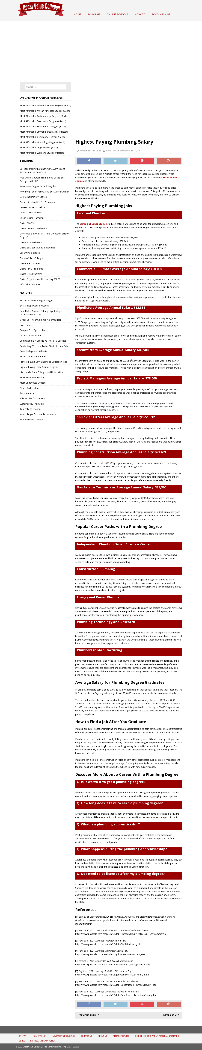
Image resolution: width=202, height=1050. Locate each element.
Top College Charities (31, 408)
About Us (102, 1036)
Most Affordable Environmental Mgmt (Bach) (43, 126)
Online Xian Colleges (30, 263)
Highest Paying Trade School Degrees (39, 366)
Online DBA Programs (31, 273)
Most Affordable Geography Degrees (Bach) (42, 136)
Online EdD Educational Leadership (37, 247)
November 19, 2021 (90, 150)
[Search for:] (45, 87)
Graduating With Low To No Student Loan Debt (44, 346)
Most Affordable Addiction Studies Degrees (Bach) (45, 105)
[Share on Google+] (169, 161)
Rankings (94, 14)
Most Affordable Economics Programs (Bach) (43, 121)
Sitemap (22, 1036)
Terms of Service (121, 1036)
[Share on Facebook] (89, 161)
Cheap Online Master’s (31, 212)
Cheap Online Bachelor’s (32, 217)
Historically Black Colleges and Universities (41, 372)
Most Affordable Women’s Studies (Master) (42, 152)
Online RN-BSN (27, 223)
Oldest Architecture (29, 388)
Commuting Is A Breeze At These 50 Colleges (43, 340)
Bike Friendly (26, 324)
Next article (171, 1015)
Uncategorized (124, 150)
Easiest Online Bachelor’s (32, 207)
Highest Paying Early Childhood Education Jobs (43, 361)
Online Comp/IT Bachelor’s (33, 228)
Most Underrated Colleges (33, 382)
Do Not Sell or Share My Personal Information (157, 1036)
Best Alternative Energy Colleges (36, 300)
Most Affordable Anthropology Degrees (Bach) (43, 115)
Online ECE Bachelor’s (31, 242)
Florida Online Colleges (31, 258)
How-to (140, 14)
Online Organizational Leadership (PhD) (40, 279)
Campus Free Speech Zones (34, 330)
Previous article (88, 1015)
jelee (108, 150)
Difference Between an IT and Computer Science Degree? (45, 235)
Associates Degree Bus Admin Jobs (38, 186)
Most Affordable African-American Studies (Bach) (45, 110)
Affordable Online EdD (31, 284)
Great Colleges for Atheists (33, 351)
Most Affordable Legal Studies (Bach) (39, 147)
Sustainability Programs (32, 403)
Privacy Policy (39, 1036)
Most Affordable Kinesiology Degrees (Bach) (42, 142)
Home (77, 14)
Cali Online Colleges (30, 252)
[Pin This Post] (142, 161)
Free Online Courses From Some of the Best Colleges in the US (42, 179)
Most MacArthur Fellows (32, 377)
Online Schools (117, 14)
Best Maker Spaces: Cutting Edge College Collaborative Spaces (41, 312)
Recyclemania (27, 393)
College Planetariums (30, 335)
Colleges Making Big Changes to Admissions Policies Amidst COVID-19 (42, 170)
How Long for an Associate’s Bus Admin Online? (44, 191)
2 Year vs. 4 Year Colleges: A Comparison (41, 319)
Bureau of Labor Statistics (95, 223)
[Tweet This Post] (116, 161)
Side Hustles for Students (32, 398)
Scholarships (161, 14)
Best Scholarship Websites (33, 196)
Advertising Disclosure (64, 1036)
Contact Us (86, 1036)
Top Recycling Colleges (31, 419)
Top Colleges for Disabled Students (38, 414)
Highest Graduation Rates (33, 356)
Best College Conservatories (34, 305)
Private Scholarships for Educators (37, 202)
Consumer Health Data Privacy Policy (37, 1041)
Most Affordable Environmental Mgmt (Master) (44, 131)
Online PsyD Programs (31, 268)
